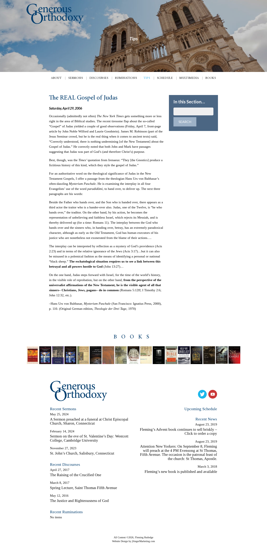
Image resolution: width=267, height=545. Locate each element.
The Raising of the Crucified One (75, 475)
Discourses (99, 78)
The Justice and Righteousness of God (79, 501)
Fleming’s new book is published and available (181, 472)
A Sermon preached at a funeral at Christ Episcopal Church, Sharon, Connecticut (89, 421)
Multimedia (189, 78)
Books (210, 78)
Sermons (75, 78)
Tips (146, 78)
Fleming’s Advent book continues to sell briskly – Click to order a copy (178, 431)
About (56, 78)
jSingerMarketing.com (143, 541)
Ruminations (126, 78)
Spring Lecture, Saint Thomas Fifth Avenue (83, 488)
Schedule (165, 78)
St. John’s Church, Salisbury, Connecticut (82, 453)
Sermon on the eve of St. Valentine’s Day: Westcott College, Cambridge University (89, 438)
